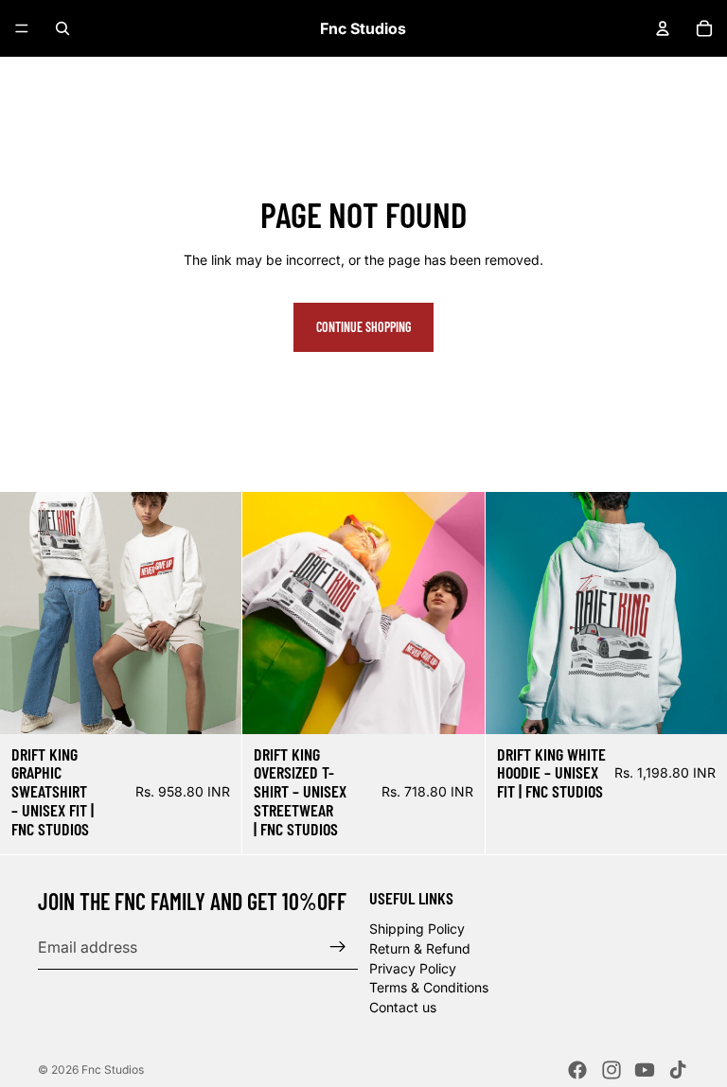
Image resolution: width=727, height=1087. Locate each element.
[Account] (662, 28)
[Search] (62, 28)
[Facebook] (577, 1070)
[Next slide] (456, 613)
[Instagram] (611, 1070)
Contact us (402, 1006)
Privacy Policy (412, 967)
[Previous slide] (270, 613)
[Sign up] (338, 947)
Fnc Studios (112, 1069)
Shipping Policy (417, 928)
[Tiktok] (677, 1070)
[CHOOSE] (213, 705)
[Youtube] (644, 1070)
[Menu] (22, 28)
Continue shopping (363, 327)
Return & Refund (419, 948)
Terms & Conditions (428, 987)
